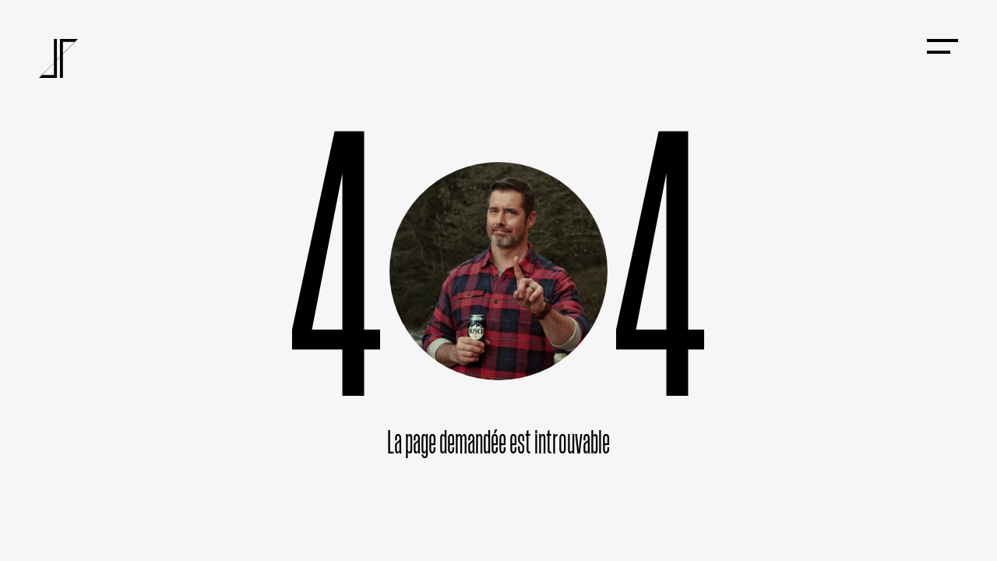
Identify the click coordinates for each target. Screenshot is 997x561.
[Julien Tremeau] (58, 58)
